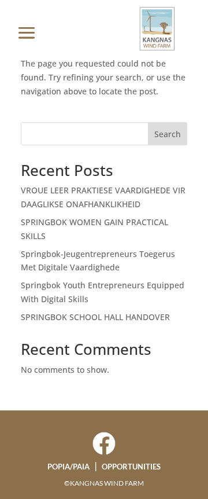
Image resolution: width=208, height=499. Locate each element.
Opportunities (131, 466)
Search (167, 134)
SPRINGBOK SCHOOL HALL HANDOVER (95, 316)
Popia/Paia (68, 466)
